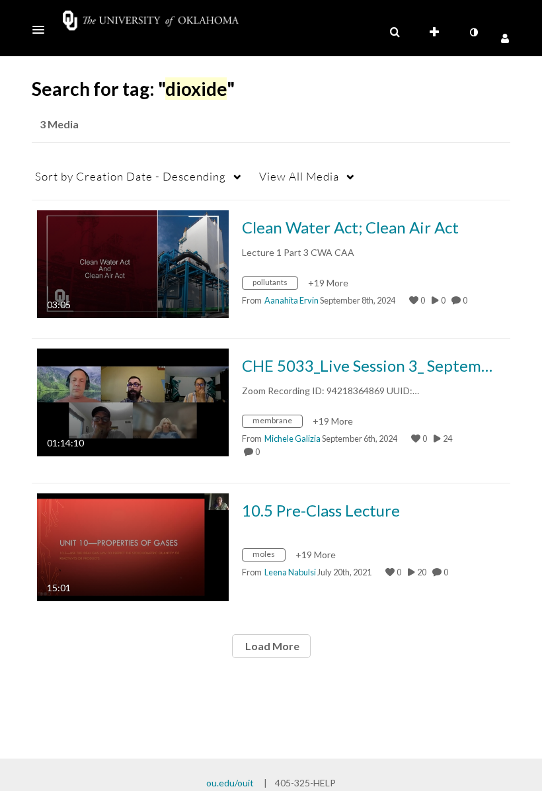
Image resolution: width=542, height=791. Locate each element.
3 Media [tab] (59, 124)
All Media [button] (299, 176)
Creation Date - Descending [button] (130, 176)
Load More (271, 646)
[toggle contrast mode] (473, 32)
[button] (42, 30)
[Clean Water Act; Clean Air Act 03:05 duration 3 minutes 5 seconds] (133, 263)
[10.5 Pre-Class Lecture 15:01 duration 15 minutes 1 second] (133, 546)
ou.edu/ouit (230, 782)
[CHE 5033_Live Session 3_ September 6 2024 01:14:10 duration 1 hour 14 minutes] (133, 401)
